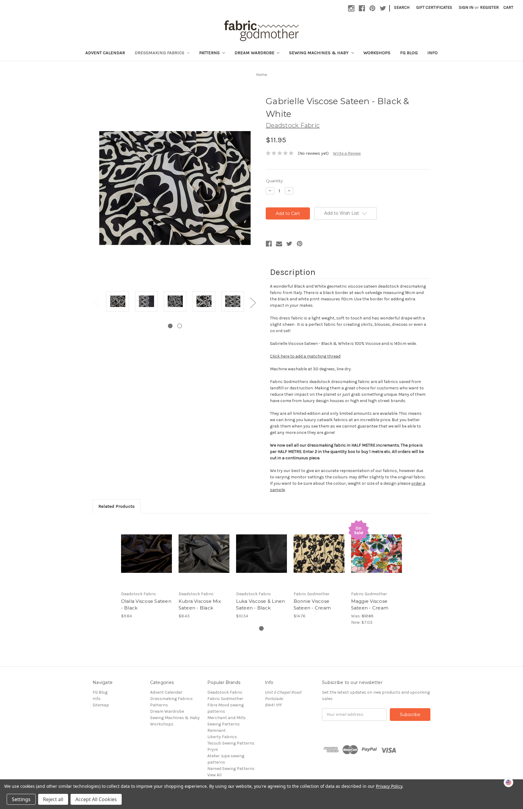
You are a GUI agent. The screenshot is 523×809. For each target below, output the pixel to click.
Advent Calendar (105, 52)
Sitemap (101, 705)
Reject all (53, 799)
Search (402, 7)
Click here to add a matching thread (305, 356)
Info (432, 52)
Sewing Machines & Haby (319, 52)
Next (253, 302)
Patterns (210, 52)
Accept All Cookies (96, 799)
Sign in (466, 7)
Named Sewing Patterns (231, 768)
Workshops (376, 52)
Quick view (146, 548)
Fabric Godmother (225, 698)
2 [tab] (179, 326)
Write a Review (347, 153)
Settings (21, 799)
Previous (97, 302)
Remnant (216, 730)
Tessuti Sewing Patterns (231, 743)
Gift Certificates (434, 7)
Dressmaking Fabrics (160, 52)
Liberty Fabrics (222, 736)
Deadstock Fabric (224, 692)
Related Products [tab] (116, 506)
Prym (212, 749)
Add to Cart (146, 558)
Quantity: (275, 180)
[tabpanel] (117, 302)
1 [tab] (170, 326)
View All (214, 775)
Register (489, 7)
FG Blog (409, 52)
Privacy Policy (389, 786)
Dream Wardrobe (255, 52)
